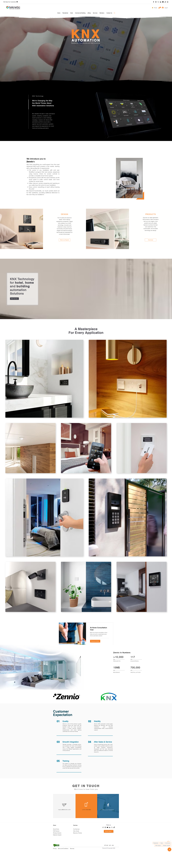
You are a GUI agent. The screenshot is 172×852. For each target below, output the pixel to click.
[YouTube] (163, 2)
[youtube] (107, 827)
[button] (159, 7)
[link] (99, 629)
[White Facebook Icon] (108, 805)
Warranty (72, 848)
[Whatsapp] (167, 2)
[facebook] (103, 827)
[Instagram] (156, 2)
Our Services (76, 829)
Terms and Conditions (63, 848)
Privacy (55, 848)
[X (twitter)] (158, 2)
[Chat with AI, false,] (169, 849)
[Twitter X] (112, 827)
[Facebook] (153, 2)
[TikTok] (165, 2)
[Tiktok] (114, 827)
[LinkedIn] (160, 2)
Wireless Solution (57, 833)
